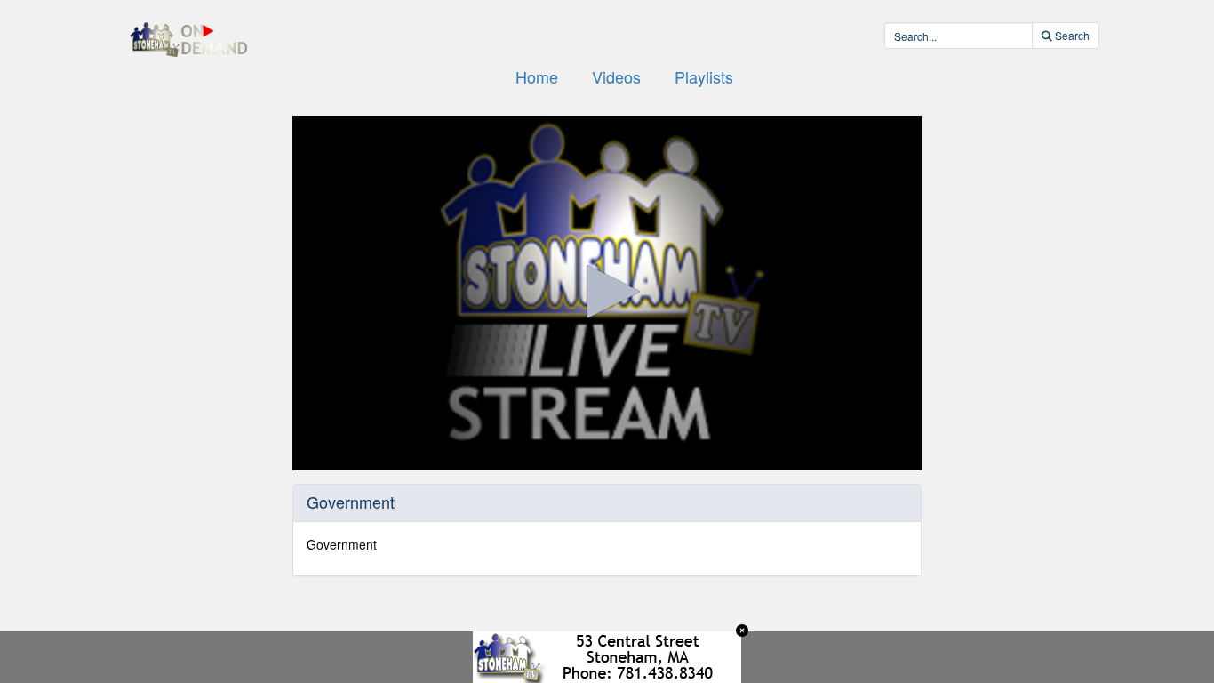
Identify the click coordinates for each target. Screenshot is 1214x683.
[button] (607, 292)
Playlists (704, 76)
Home (536, 76)
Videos (616, 76)
